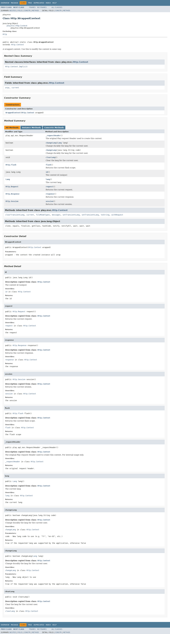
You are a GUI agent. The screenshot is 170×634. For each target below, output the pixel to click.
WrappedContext (13, 113)
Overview (5, 3)
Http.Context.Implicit (16, 67)
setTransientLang (71, 215)
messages (56, 215)
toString (105, 215)
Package (14, 3)
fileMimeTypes (43, 215)
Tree (30, 3)
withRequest (117, 215)
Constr (27, 11)
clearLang (50, 157)
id (47, 172)
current (15, 88)
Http (5, 34)
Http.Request (12, 187)
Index (48, 3)
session (49, 201)
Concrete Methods (54, 128)
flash (48, 165)
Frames (32, 7)
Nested (12, 11)
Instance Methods (31, 128)
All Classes (57, 7)
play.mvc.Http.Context (17, 26)
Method (35, 11)
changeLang (51, 143)
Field (20, 11)
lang (48, 179)
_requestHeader (53, 135)
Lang (59, 143)
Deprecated (39, 3)
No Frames (42, 7)
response (50, 194)
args (7, 88)
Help (54, 3)
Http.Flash (11, 165)
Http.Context (17, 45)
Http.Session (12, 201)
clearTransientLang (14, 215)
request (49, 187)
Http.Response (12, 194)
